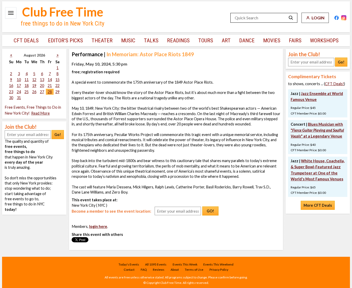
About (175, 269)
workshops (324, 40)
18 (26, 85)
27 (42, 92)
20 (42, 85)
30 (11, 97)
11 (26, 79)
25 (26, 92)
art (226, 40)
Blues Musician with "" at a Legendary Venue (317, 130)
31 (19, 97)
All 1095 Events (155, 264)
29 (57, 92)
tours (205, 40)
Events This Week (185, 264)
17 (19, 85)
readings (178, 40)
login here (98, 226)
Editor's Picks (65, 40)
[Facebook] (336, 17)
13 (42, 79)
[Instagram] (343, 17)
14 (50, 79)
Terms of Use (194, 269)
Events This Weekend (218, 264)
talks (151, 40)
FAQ (144, 269)
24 (19, 92)
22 (57, 85)
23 (11, 92)
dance (247, 40)
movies (271, 40)
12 (34, 79)
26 (34, 92)
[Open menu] (10, 13)
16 (11, 85)
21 (50, 85)
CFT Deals (26, 40)
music (128, 40)
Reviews (158, 269)
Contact (129, 269)
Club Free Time (62, 12)
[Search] (291, 17)
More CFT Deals (318, 205)
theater (102, 40)
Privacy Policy (218, 269)
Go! (57, 134)
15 (57, 79)
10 (19, 79)
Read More (40, 113)
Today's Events (129, 264)
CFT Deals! (334, 84)
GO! (210, 211)
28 (50, 92)
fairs (295, 40)
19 (34, 85)
